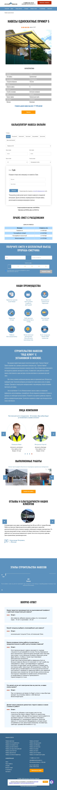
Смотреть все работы (28, 491)
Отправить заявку (46, 271)
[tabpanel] (16, 437)
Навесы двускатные (11, 752)
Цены (12, 8)
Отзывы (26, 8)
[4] (38, 267)
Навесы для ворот (34, 741)
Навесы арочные (10, 741)
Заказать (28, 112)
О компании (42, 8)
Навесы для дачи (34, 750)
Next (53, 434)
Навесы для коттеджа (35, 752)
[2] (25, 267)
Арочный (8, 136)
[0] (11, 267)
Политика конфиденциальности (28, 786)
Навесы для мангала (35, 746)
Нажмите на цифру (28, 263)
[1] (18, 267)
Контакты (50, 8)
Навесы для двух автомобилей (13, 748)
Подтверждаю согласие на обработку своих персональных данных (18, 271)
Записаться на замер (36, 770)
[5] (45, 267)
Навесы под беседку (35, 744)
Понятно (45, 781)
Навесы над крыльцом (35, 742)
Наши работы (19, 8)
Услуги (6, 8)
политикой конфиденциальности (39, 191)
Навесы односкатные (11, 750)
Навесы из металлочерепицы (13, 754)
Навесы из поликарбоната (12, 742)
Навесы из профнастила (12, 744)
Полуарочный (14, 136)
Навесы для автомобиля (12, 746)
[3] (32, 267)
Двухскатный (42, 136)
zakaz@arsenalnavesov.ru (28, 4)
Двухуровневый (35, 136)
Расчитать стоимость (44, 2)
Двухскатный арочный (11, 140)
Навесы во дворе (34, 748)
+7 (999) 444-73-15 (28, 2)
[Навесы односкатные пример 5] (28, 47)
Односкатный (21, 136)
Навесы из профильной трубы (37, 754)
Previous (3, 434)
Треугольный (28, 136)
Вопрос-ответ (34, 8)
